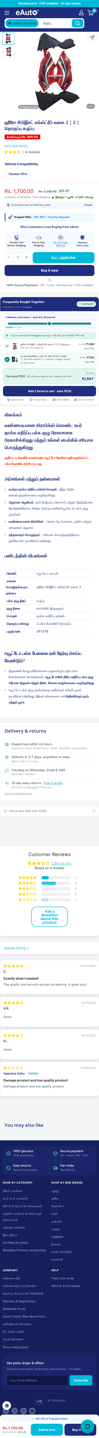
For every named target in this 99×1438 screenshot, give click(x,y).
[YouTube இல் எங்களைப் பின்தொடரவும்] (32, 1411)
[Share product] (92, 37)
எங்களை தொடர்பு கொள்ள (19, 1286)
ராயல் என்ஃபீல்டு (61, 1252)
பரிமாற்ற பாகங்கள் (14, 1227)
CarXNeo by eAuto (15, 1242)
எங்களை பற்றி (11, 1278)
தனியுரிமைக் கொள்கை (17, 1324)
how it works (53, 783)
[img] (13, 966)
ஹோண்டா (57, 1206)
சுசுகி (54, 1213)
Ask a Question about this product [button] (49, 917)
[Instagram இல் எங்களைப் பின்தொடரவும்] (15, 1411)
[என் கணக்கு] (81, 12)
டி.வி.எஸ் (56, 1221)
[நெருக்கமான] (90, 23)
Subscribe (81, 1380)
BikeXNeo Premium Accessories (24, 1250)
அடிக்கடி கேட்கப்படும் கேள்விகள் (23, 1293)
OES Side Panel (16, 146)
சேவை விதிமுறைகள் (16, 1347)
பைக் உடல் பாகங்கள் (15, 1198)
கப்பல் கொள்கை (13, 1339)
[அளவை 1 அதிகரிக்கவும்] (27, 257)
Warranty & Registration (19, 1301)
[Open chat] (87, 1426)
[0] (90, 12)
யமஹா (55, 1229)
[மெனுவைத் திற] (7, 13)
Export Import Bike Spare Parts (24, 1316)
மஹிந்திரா (57, 1236)
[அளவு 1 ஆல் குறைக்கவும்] (9, 257)
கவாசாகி (57, 1259)
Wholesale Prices (14, 1309)
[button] (15, 152)
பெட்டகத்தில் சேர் (63, 257)
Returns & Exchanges (65, 1286)
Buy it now (49, 270)
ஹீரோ (55, 1198)
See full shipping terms (18, 793)
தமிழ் (39, 1401)
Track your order (62, 1278)
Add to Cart (46, 1430)
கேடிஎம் (56, 1244)
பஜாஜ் (54, 1191)
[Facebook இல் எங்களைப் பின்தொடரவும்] (6, 1411)
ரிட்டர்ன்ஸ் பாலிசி (13, 1331)
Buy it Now (80, 1430)
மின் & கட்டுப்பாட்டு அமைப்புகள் (22, 1206)
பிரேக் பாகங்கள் (12, 1191)
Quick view (29, 363)
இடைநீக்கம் (10, 1235)
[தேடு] (77, 23)
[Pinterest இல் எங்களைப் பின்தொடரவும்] (23, 1411)
